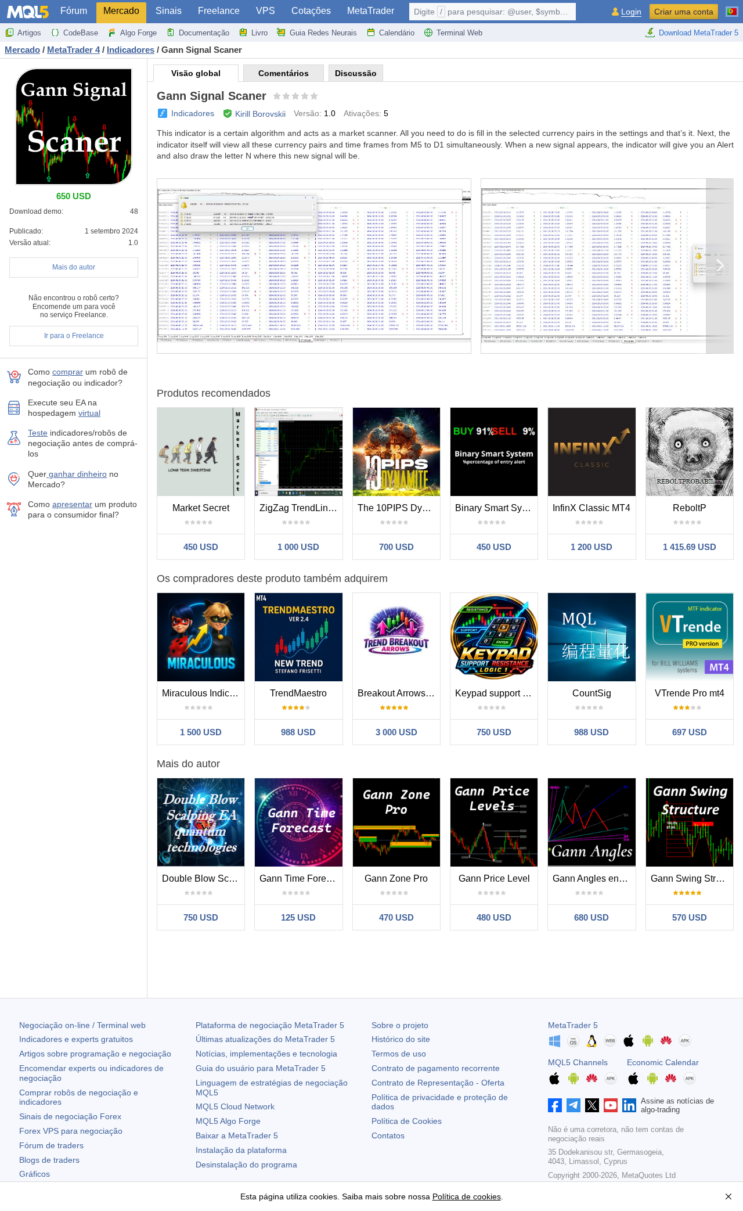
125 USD (298, 917)
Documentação (204, 32)
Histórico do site (401, 1039)
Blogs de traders (49, 1160)
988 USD (298, 732)
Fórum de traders (51, 1145)
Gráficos (34, 1173)
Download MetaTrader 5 (698, 32)
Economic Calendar (663, 1062)
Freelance (219, 11)
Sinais (169, 11)
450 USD (200, 547)
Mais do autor (73, 267)
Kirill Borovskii (260, 113)
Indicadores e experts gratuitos (76, 1039)
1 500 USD (201, 732)
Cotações (311, 11)
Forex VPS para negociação (70, 1130)
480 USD (494, 917)
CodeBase (80, 32)
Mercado (121, 11)
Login (631, 12)
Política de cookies (466, 1196)
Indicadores (192, 113)
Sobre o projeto (400, 1025)
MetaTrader (370, 11)
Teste (38, 432)
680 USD (591, 917)
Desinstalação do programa (246, 1164)
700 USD (396, 547)
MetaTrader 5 (573, 1025)
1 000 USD (298, 547)
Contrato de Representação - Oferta (438, 1082)
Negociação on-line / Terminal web (82, 1025)
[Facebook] (555, 1105)
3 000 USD (396, 732)
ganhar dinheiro (76, 474)
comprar (67, 371)
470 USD (396, 917)
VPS (265, 11)
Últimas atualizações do (265, 1039)
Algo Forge (138, 32)
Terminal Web (459, 32)
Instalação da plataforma (241, 1150)
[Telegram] (573, 1105)
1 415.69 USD (689, 547)
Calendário (396, 32)
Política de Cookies (407, 1121)
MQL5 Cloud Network (235, 1106)
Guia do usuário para (261, 1068)
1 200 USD (591, 547)
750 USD (494, 732)
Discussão (356, 73)
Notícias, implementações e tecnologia (266, 1053)
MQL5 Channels (578, 1062)
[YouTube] (611, 1105)
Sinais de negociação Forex (70, 1116)
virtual (89, 413)
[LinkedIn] (629, 1105)
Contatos (388, 1135)
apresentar (72, 504)
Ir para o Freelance (74, 336)
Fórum (73, 11)
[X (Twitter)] (592, 1105)
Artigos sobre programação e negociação (95, 1053)
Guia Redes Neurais (323, 32)
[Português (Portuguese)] (732, 7)
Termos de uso (399, 1053)
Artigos (29, 32)
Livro (259, 32)
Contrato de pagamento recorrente (436, 1068)
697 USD (689, 732)
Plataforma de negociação (270, 1025)
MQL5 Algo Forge (228, 1121)
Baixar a (237, 1135)
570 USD (689, 917)
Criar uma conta (683, 11)
